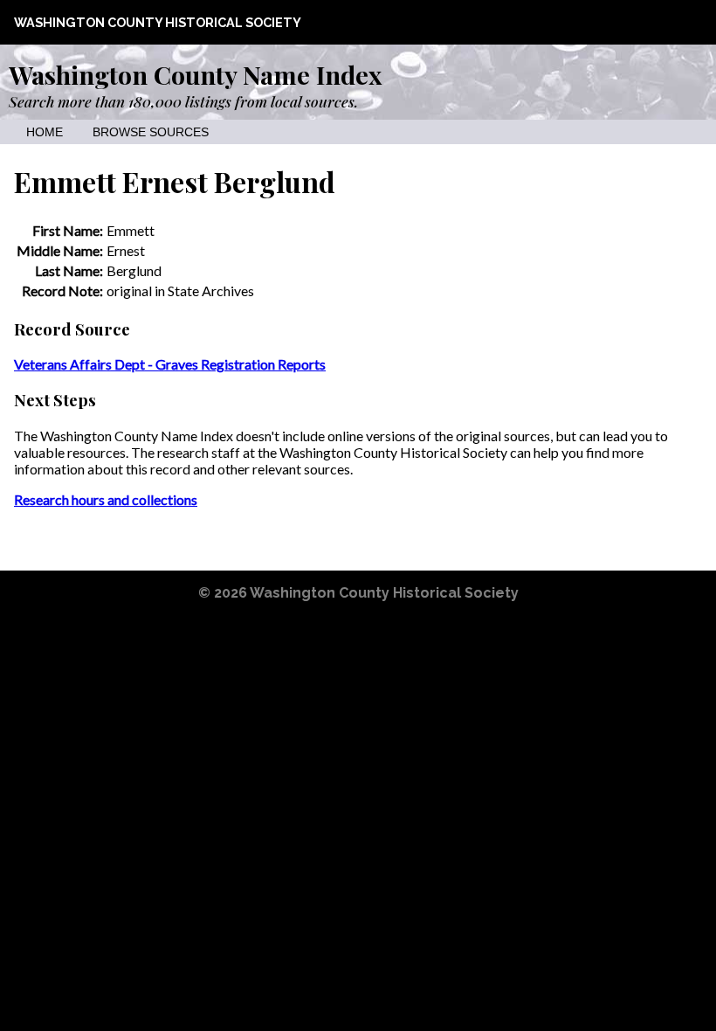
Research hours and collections (105, 499)
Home (44, 132)
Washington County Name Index (195, 74)
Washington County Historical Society (157, 22)
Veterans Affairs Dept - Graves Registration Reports (170, 364)
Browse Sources (151, 132)
